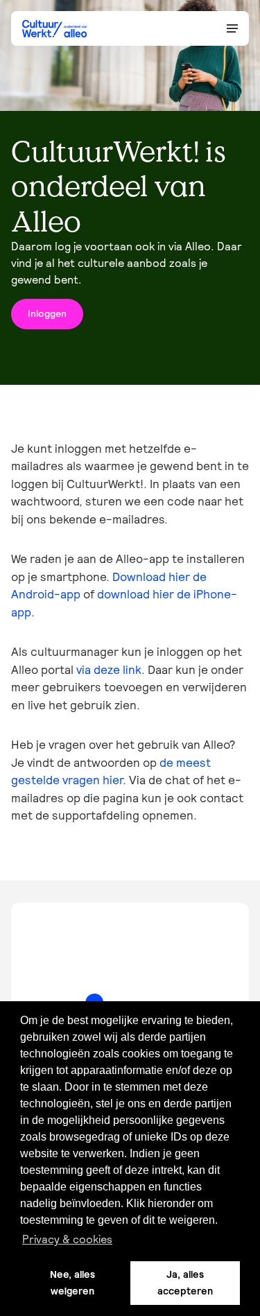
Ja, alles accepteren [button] (185, 1283)
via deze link (108, 670)
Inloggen (47, 313)
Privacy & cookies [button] (67, 1239)
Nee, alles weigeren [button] (72, 1283)
